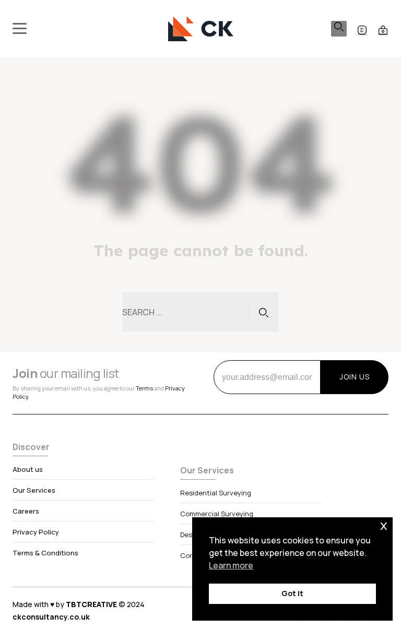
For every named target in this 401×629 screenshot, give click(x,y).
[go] (264, 312)
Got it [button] (292, 593)
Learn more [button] (231, 565)
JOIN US (355, 377)
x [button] (383, 525)
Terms (144, 388)
